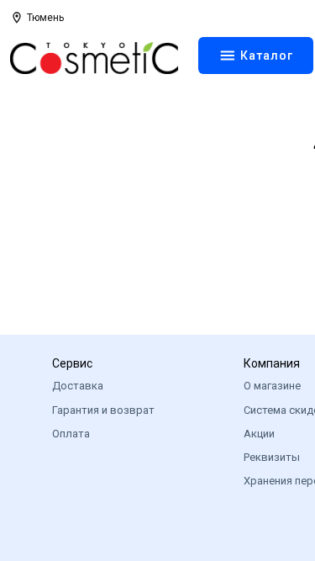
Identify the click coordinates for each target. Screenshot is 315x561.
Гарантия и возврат (103, 410)
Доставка (77, 385)
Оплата (71, 433)
